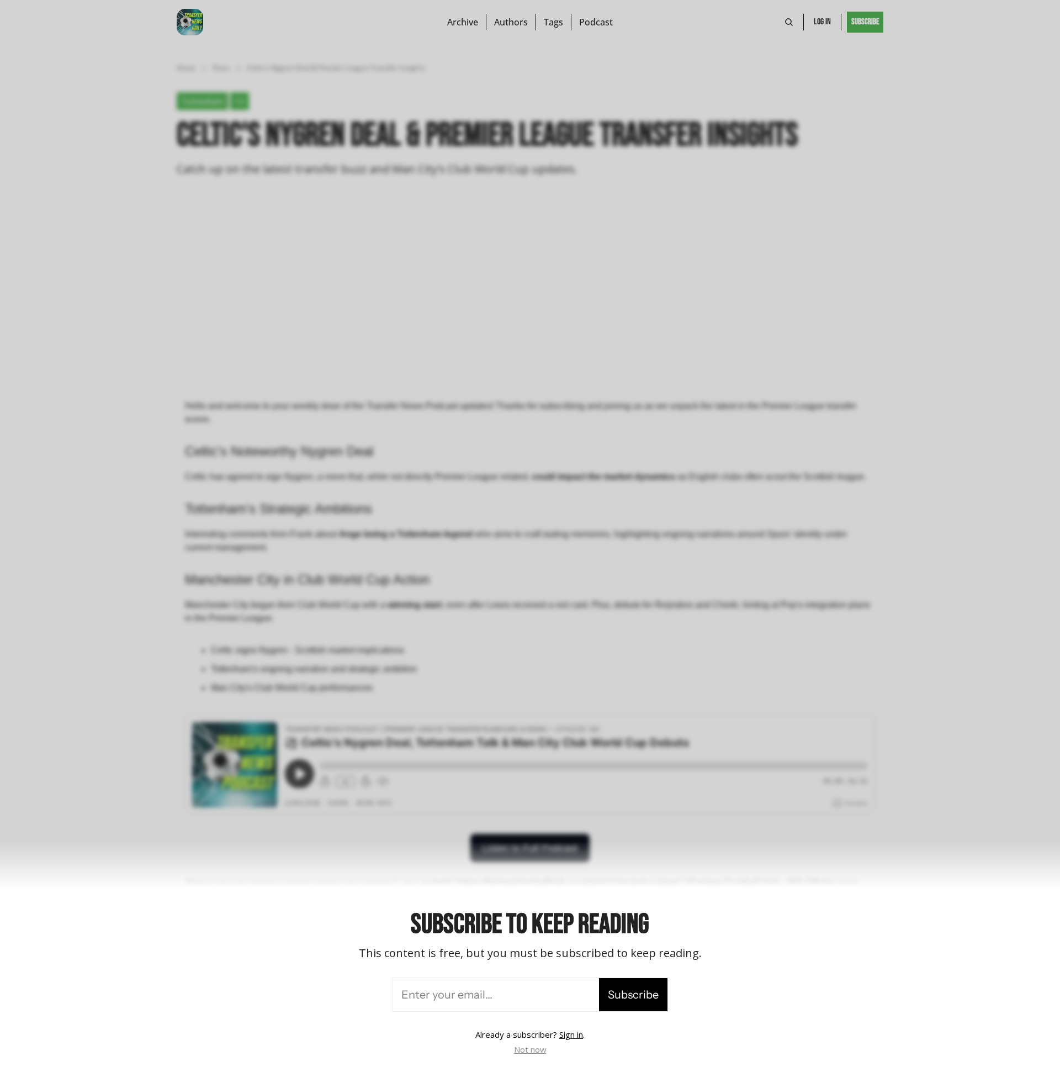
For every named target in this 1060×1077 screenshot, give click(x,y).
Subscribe (633, 994)
